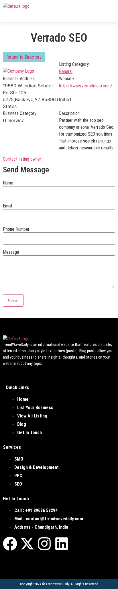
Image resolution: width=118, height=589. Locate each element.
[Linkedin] (61, 543)
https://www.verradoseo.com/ (85, 85)
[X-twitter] (27, 543)
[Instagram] (44, 543)
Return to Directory (24, 57)
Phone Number (16, 229)
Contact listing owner (22, 159)
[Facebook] (10, 543)
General (65, 71)
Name (8, 183)
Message (11, 252)
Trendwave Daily (57, 584)
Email (7, 206)
